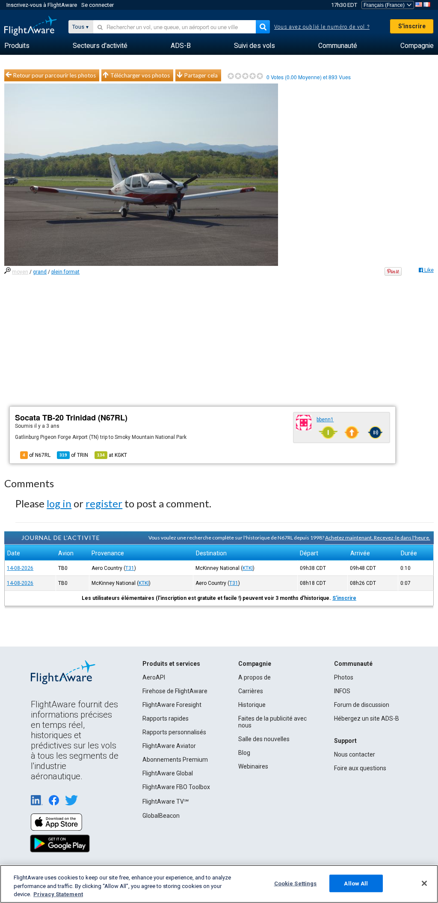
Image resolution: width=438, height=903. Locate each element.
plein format (65, 272)
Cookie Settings (295, 883)
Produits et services (171, 663)
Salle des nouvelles (264, 739)
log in (59, 503)
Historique (252, 704)
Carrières (250, 691)
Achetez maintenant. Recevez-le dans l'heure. (377, 537)
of (73, 455)
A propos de (254, 677)
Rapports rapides (165, 718)
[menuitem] (17, 46)
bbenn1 (325, 420)
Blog (244, 752)
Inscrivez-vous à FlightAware (41, 5)
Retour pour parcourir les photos (54, 75)
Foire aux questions (360, 768)
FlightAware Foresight (171, 704)
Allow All (356, 883)
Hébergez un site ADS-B (366, 718)
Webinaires (253, 766)
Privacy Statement (58, 894)
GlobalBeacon (161, 815)
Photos (343, 677)
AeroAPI (153, 677)
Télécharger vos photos (140, 75)
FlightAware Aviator (169, 745)
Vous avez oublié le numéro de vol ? (322, 27)
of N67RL (36, 455)
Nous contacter (354, 754)
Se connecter (97, 5)
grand (40, 272)
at (112, 455)
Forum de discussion (361, 704)
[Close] (424, 883)
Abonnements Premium (175, 759)
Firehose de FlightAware (174, 691)
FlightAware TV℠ (165, 801)
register (104, 503)
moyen (20, 272)
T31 (129, 568)
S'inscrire (412, 26)
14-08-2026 (20, 568)
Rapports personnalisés (174, 732)
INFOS (342, 691)
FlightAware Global (167, 773)
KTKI (248, 568)
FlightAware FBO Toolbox (176, 787)
